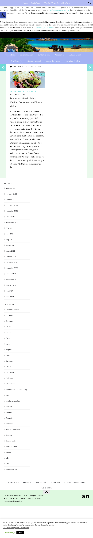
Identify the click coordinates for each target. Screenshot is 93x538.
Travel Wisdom (11, 446)
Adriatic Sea (59, 54)
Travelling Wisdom (73, 60)
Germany (9, 361)
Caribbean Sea (16, 60)
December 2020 (12, 262)
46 (43, 74)
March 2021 (10, 251)
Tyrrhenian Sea (44, 54)
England (9, 349)
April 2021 (10, 245)
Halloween (10, 372)
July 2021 (9, 228)
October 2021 (11, 216)
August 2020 (11, 285)
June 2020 (10, 296)
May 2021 (10, 239)
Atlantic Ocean (75, 54)
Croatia (8, 326)
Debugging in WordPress (59, 10)
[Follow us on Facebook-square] (87, 497)
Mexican (9, 406)
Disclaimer (27, 482)
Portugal (9, 412)
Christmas (9, 315)
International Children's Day (16, 389)
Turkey (8, 452)
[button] (3, 15)
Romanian (9, 423)
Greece (13, 91)
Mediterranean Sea (26, 54)
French (8, 355)
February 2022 (11, 194)
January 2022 (11, 199)
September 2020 (12, 279)
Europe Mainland (34, 60)
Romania (9, 418)
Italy (7, 395)
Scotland (9, 435)
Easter (8, 338)
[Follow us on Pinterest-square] (83, 497)
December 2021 (12, 205)
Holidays (9, 378)
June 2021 (10, 234)
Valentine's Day (12, 469)
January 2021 (11, 256)
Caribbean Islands (12, 309)
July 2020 (9, 291)
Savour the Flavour (53, 60)
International (10, 383)
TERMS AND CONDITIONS (48, 482)
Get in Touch (36, 3)
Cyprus (8, 332)
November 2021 (12, 211)
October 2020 (11, 273)
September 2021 (12, 222)
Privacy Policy (13, 482)
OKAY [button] (20, 532)
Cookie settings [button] (9, 532)
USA (7, 463)
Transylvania (11, 441)
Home (25, 3)
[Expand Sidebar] (3, 67)
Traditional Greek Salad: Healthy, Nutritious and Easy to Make (26, 102)
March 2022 (10, 188)
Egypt (8, 344)
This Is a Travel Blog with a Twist (57, 3)
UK (7, 458)
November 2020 (12, 268)
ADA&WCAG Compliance (74, 482)
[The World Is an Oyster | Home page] (11, 50)
